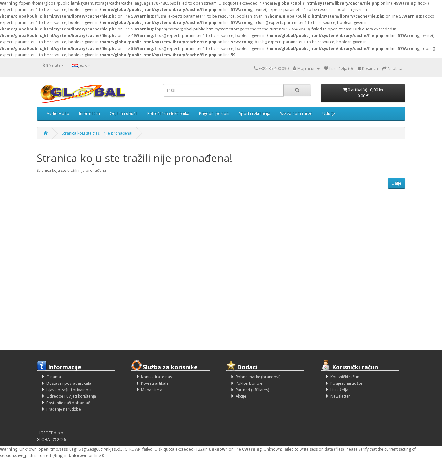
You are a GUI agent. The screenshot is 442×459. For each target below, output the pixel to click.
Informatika (89, 113)
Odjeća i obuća (124, 113)
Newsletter (340, 396)
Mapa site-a (151, 390)
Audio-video (58, 113)
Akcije (241, 396)
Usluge (328, 113)
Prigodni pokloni (214, 113)
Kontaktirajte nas (156, 377)
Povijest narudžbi (346, 383)
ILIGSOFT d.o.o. (50, 433)
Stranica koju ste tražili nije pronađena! (97, 133)
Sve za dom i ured (296, 113)
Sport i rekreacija (254, 113)
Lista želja (339, 390)
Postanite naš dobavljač (68, 403)
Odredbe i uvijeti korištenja (71, 396)
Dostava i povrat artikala (68, 383)
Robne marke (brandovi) (258, 377)
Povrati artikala (155, 383)
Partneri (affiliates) (252, 390)
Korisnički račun (344, 377)
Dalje (396, 183)
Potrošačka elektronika (168, 113)
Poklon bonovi (249, 383)
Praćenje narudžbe (63, 409)
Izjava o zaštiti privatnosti (69, 390)
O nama (53, 377)
